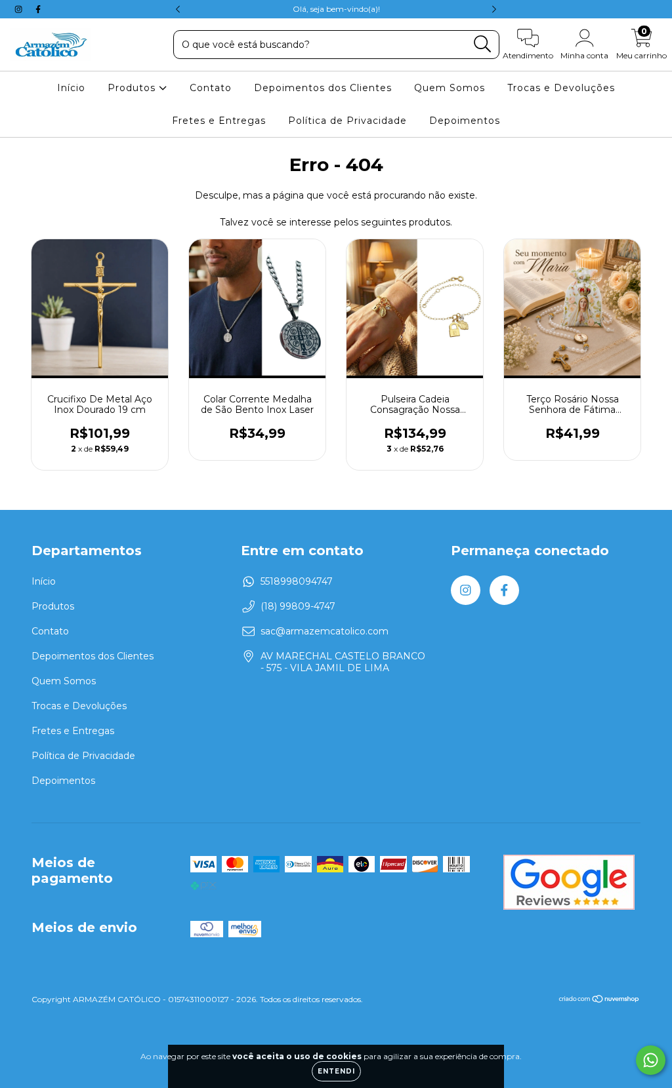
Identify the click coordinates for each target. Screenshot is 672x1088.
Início (71, 88)
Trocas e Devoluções (561, 88)
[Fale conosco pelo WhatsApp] (650, 1060)
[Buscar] (482, 44)
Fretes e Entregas (219, 120)
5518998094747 (297, 581)
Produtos (133, 88)
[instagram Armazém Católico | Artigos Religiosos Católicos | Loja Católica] (20, 9)
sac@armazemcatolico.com (324, 631)
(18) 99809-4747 (298, 606)
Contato (211, 88)
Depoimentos (464, 120)
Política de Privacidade (347, 120)
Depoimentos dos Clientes (323, 88)
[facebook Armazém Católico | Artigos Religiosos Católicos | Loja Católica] (38, 9)
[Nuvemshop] (599, 1000)
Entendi (336, 1071)
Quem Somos (449, 88)
